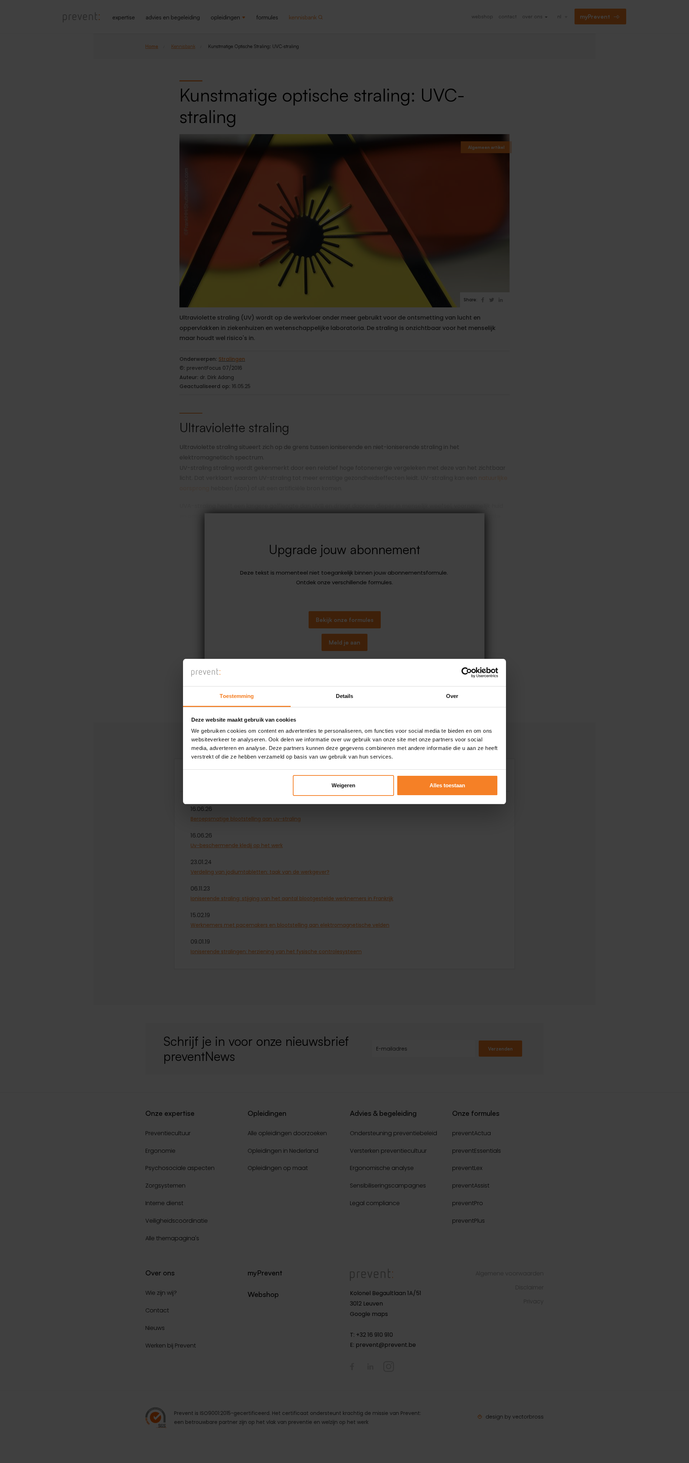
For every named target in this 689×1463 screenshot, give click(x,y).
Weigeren (343, 785)
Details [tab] (344, 696)
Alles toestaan (447, 785)
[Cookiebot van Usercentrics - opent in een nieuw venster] (466, 672)
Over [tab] (452, 696)
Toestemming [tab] (237, 696)
